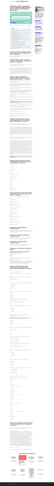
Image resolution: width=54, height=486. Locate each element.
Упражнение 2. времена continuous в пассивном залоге (19, 42)
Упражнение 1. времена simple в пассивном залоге (18, 41)
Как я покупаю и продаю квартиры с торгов (40, 457)
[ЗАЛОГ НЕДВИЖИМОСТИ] (39, 47)
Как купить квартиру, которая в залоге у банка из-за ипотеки (31, 457)
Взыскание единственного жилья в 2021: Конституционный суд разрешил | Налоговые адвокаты (39, 50)
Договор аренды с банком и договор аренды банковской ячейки (22, 462)
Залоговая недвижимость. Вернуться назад (13, 457)
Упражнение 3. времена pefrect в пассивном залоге (18, 43)
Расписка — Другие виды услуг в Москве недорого (39, 23)
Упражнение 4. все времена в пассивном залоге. (18, 44)
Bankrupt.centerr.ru (40, 469)
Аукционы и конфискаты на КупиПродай (13, 470)
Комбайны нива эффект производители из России (22, 470)
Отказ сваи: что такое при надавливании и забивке (39, 29)
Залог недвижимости (22, 1)
